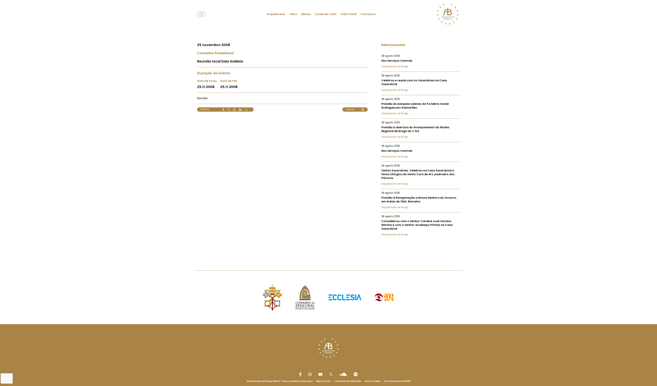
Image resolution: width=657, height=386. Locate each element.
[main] (328, 128)
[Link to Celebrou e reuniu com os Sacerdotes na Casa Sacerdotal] (420, 83)
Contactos (368, 14)
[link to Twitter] (331, 374)
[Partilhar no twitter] (228, 109)
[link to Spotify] (355, 374)
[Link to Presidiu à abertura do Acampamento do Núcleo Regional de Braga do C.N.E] (420, 130)
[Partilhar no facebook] (223, 109)
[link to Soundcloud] (343, 374)
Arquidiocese (276, 14)
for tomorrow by (397, 381)
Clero (293, 14)
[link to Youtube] (320, 374)
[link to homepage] (448, 14)
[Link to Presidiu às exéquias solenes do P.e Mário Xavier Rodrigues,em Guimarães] (420, 106)
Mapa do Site (323, 381)
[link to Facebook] (300, 374)
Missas (306, 14)
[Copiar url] (246, 109)
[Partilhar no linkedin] (240, 109)
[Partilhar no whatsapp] (234, 109)
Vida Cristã (348, 14)
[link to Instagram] (310, 374)
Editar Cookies (373, 381)
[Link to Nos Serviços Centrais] (420, 61)
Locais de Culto (326, 14)
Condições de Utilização (347, 381)
